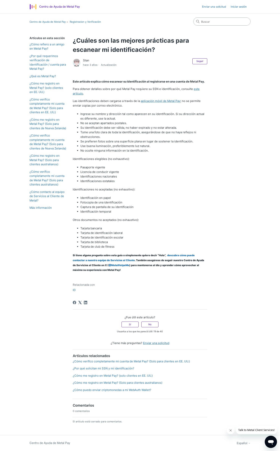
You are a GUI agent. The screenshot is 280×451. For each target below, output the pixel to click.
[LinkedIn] (85, 302)
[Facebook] (74, 302)
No (149, 324)
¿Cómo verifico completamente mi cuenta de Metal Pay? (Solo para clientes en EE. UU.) (47, 106)
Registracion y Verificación (85, 21)
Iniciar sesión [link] (239, 6)
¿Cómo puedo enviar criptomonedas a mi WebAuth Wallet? (112, 390)
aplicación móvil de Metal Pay (160, 101)
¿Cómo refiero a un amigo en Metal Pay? (47, 47)
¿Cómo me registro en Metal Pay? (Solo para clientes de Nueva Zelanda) (48, 124)
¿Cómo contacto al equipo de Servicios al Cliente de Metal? (47, 196)
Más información (41, 207)
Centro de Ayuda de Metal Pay (48, 21)
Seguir (199, 61)
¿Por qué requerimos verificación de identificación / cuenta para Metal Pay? (48, 62)
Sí (130, 324)
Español (242, 443)
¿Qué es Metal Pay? (43, 76)
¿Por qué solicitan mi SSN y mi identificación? (103, 368)
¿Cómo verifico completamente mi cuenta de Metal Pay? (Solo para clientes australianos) (47, 178)
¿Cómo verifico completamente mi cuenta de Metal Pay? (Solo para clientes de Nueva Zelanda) (48, 142)
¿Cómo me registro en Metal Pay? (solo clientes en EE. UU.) (46, 88)
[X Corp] (80, 302)
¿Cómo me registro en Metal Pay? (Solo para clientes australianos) (45, 160)
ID (74, 290)
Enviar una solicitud (214, 6)
